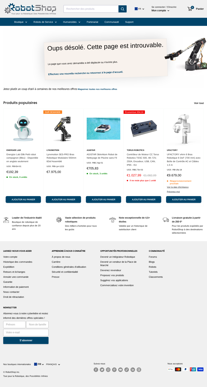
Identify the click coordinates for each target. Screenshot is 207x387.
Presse (55, 276)
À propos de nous (61, 256)
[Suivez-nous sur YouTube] (120, 369)
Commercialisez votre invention (117, 285)
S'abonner (26, 340)
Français (52, 364)
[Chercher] (123, 8)
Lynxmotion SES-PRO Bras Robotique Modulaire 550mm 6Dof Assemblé (61, 158)
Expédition (8, 266)
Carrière (56, 261)
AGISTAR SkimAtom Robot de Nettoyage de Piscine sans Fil (102, 156)
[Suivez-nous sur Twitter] (102, 369)
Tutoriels (153, 271)
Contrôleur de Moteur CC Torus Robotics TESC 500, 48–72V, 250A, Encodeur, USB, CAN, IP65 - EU (143, 159)
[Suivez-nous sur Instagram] (108, 369)
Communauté (111, 22)
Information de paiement (16, 286)
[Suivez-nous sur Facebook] (96, 369)
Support (129, 22)
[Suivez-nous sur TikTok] (126, 369)
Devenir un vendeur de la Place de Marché (118, 263)
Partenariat (92, 22)
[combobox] (91, 9)
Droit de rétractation (13, 297)
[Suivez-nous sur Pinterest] (114, 369)
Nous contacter (11, 291)
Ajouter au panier (23, 199)
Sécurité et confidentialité (65, 271)
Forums (153, 256)
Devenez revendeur (110, 270)
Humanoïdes (70, 22)
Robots (152, 266)
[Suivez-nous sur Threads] (139, 369)
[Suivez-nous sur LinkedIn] (133, 369)
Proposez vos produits (112, 275)
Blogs (152, 261)
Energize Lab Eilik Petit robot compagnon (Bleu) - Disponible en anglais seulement (22, 158)
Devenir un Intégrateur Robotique (117, 256)
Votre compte (10, 256)
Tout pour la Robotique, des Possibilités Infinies (25, 376)
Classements (156, 276)
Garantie (7, 281)
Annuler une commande (15, 276)
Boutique (19, 22)
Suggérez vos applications (114, 280)
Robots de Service (43, 22)
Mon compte (159, 10)
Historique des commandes (17, 261)
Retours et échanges (14, 271)
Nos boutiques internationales (17, 364)
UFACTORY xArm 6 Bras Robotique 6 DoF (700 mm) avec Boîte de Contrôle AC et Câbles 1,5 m (184, 159)
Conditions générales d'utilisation (69, 266)
